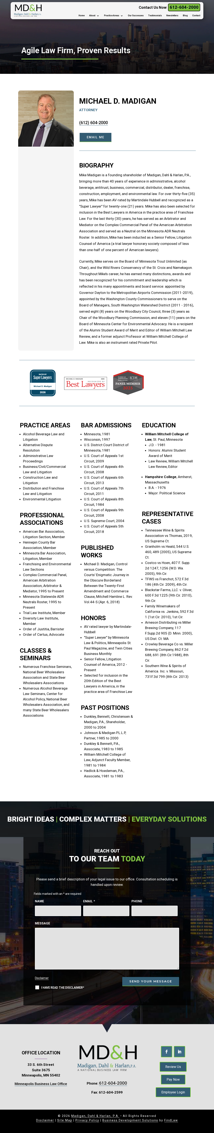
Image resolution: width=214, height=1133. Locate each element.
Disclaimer (42, 978)
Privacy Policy (87, 1120)
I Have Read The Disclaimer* (62, 987)
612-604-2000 (184, 7)
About (92, 15)
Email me (95, 137)
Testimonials (155, 15)
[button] (208, 1127)
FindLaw (171, 1120)
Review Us (173, 1067)
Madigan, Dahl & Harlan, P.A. (95, 1116)
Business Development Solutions (130, 1120)
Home (82, 15)
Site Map (64, 1120)
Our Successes (136, 15)
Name (39, 901)
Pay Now (173, 1079)
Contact (196, 15)
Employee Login (173, 1092)
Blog (185, 15)
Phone (136, 901)
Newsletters (172, 15)
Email (89, 901)
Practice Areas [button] (111, 15)
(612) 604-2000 (93, 122)
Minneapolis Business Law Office (41, 1084)
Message (42, 923)
